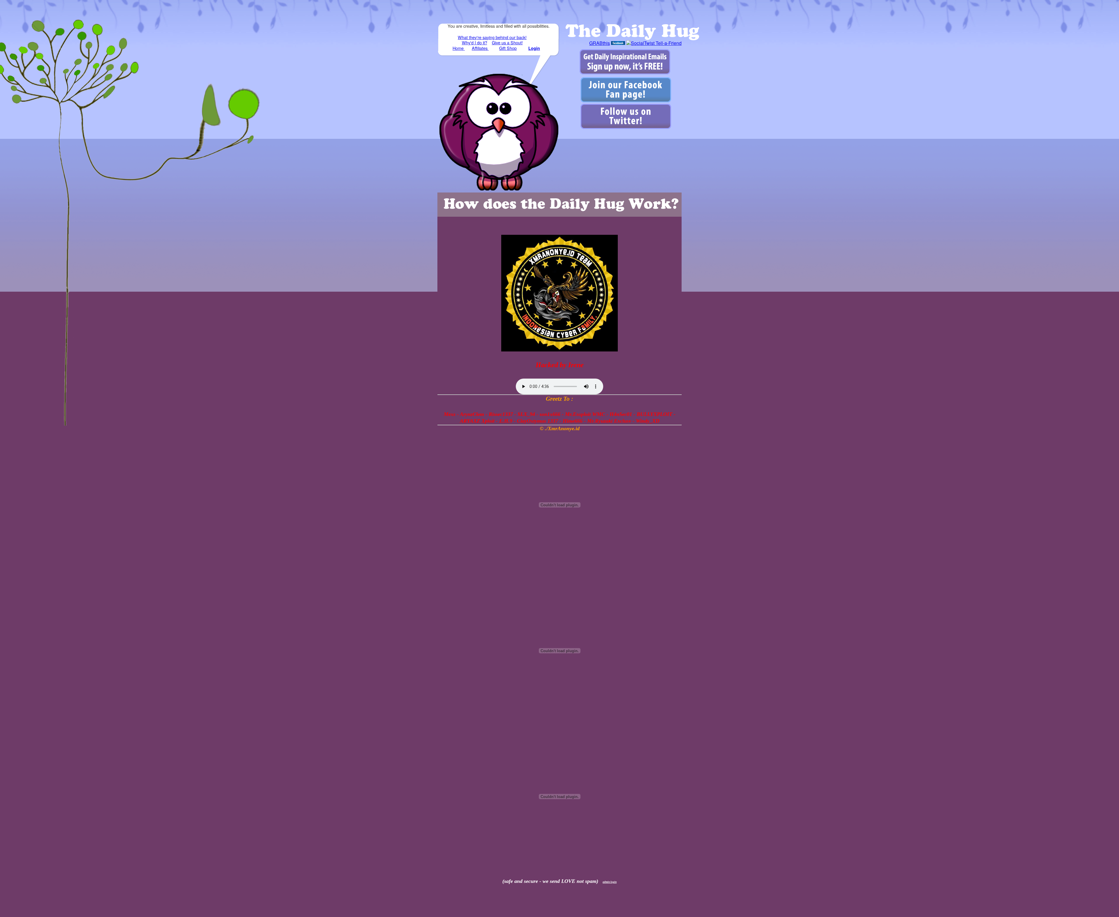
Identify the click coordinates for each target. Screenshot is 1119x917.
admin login (610, 882)
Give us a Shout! (507, 42)
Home (459, 48)
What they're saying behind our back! (492, 37)
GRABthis (599, 43)
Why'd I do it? (474, 42)
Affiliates (480, 48)
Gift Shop (508, 48)
